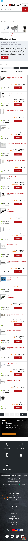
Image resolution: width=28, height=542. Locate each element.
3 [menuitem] (12, 414)
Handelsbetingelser (14, 509)
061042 (8, 315)
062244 (8, 213)
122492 (8, 398)
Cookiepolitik (14, 523)
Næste (23, 414)
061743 (8, 299)
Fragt (14, 510)
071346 (8, 365)
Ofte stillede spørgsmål (14, 515)
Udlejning (14, 516)
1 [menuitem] (2, 414)
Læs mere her (14, 502)
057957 (8, 194)
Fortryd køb (14, 513)
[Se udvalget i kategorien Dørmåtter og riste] (14, 28)
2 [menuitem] (7, 414)
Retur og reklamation (14, 512)
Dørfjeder (5, 34)
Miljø (14, 521)
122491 (8, 332)
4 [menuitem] (17, 414)
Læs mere (5, 57)
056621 (8, 161)
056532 (8, 246)
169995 (8, 262)
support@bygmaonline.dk (14, 481)
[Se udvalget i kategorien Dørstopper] (22, 28)
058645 (8, 128)
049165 (8, 381)
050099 (8, 78)
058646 (8, 145)
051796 (8, 178)
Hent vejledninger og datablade (14, 526)
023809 (8, 348)
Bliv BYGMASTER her (8, 434)
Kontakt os (14, 483)
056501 (8, 280)
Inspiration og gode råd (14, 518)
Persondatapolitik (14, 524)
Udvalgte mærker (14, 519)
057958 (8, 95)
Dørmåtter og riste (13, 34)
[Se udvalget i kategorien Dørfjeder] (5, 28)
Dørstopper (22, 34)
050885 (8, 111)
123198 (8, 229)
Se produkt (18, 87)
